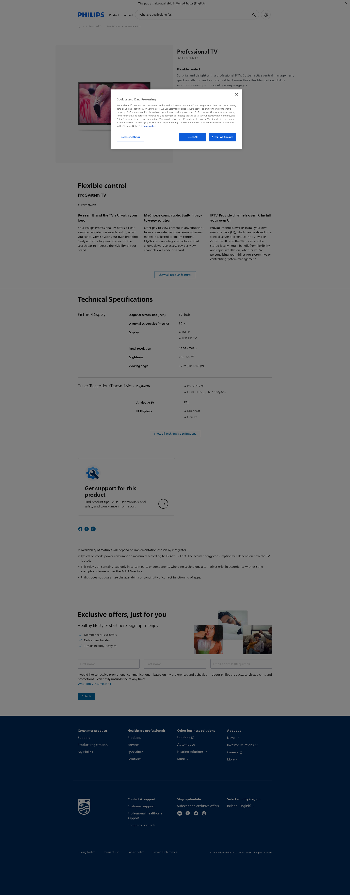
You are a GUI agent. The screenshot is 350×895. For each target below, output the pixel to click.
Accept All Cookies (222, 137)
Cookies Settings (130, 137)
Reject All (192, 137)
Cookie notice (148, 126)
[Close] (236, 94)
